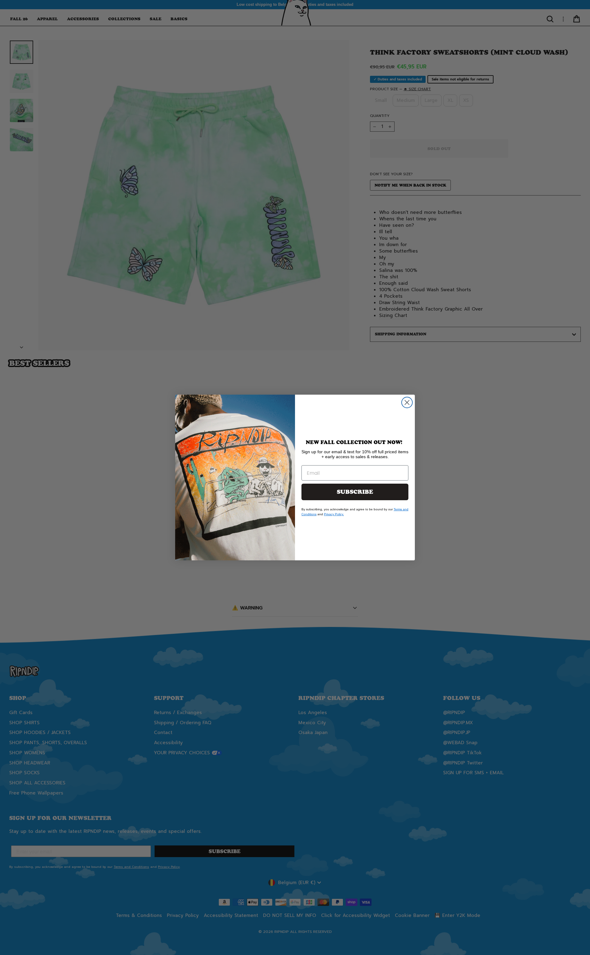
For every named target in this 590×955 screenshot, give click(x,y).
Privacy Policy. (334, 514)
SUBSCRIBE (355, 492)
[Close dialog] (407, 402)
